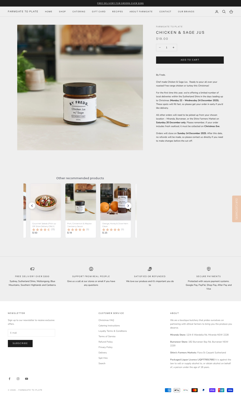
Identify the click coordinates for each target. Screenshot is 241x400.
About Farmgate (141, 11)
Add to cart (190, 59)
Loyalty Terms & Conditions (113, 331)
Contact (165, 11)
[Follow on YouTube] (26, 378)
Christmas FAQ (106, 320)
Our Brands (186, 11)
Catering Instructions (109, 325)
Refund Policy (106, 341)
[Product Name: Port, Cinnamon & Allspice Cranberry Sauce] (80, 210)
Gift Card (99, 11)
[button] (32, 205)
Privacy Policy (105, 347)
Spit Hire (103, 358)
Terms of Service (107, 336)
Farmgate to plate (169, 26)
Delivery (103, 352)
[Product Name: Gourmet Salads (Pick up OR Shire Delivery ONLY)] (45, 210)
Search (102, 363)
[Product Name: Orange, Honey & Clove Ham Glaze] (115, 210)
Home (49, 11)
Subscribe (20, 343)
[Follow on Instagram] (18, 378)
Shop (62, 11)
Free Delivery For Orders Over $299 (120, 3)
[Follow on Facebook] (9, 378)
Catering (78, 11)
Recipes (117, 11)
